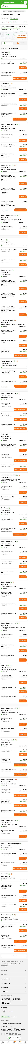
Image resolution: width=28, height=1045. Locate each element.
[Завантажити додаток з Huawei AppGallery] (6, 1002)
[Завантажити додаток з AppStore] (17, 999)
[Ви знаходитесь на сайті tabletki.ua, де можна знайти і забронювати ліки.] (7, 2)
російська (13, 1016)
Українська (5, 1016)
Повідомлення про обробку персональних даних (11, 1023)
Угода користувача (5, 1020)
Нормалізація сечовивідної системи (16, 11)
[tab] (14, 18)
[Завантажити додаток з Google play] (6, 999)
